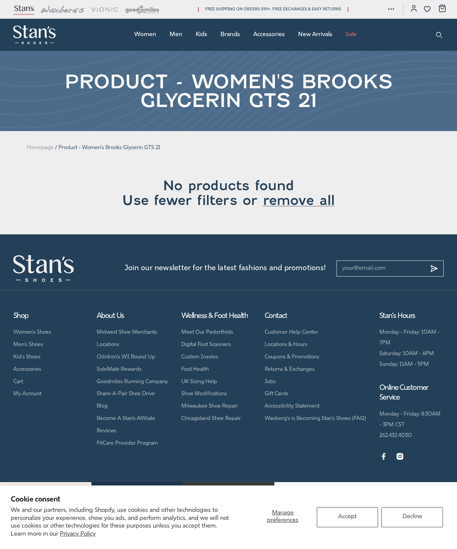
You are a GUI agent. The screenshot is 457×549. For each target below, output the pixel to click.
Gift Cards (276, 394)
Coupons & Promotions (292, 357)
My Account (27, 394)
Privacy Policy (78, 534)
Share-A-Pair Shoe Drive (126, 394)
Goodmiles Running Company (132, 382)
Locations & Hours (286, 344)
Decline (412, 517)
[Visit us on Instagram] (400, 456)
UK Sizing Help (199, 382)
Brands (230, 35)
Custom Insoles (199, 357)
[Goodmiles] (142, 9)
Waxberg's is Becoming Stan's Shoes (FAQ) (315, 418)
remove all (299, 200)
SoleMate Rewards (119, 369)
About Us (110, 316)
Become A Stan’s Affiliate (126, 418)
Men (176, 35)
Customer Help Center (291, 332)
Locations (108, 344)
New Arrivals (315, 35)
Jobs (270, 382)
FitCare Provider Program (127, 443)
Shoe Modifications (204, 394)
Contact (276, 316)
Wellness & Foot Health (214, 316)
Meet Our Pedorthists (207, 332)
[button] (391, 9)
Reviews (106, 431)
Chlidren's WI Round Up (126, 357)
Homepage (40, 147)
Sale (351, 35)
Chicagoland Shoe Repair (211, 418)
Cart (18, 382)
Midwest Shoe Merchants (127, 332)
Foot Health (195, 369)
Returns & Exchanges (289, 369)
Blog (102, 406)
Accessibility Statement (292, 406)
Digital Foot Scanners (206, 344)
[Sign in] (414, 9)
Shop (20, 316)
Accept (347, 517)
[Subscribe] (434, 268)
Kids (201, 35)
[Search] (439, 34)
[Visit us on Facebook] (383, 456)
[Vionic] (105, 9)
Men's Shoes (28, 344)
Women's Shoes (32, 332)
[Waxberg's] (62, 9)
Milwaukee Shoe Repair (209, 406)
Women (145, 35)
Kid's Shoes (26, 357)
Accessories (269, 35)
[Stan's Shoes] (34, 34)
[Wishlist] (427, 9)
